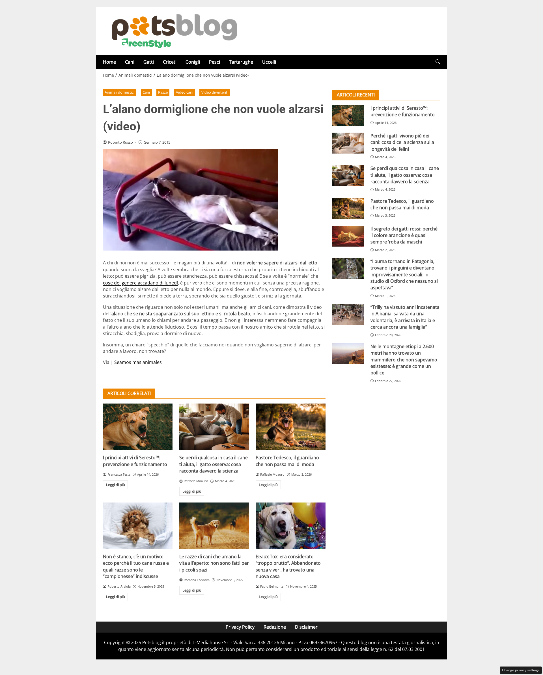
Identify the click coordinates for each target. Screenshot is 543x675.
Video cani (184, 92)
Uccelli (269, 62)
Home (109, 62)
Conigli (193, 62)
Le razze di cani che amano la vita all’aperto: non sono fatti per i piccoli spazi (214, 563)
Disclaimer (306, 627)
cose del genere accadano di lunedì (140, 283)
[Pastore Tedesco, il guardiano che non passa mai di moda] (290, 427)
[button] (438, 62)
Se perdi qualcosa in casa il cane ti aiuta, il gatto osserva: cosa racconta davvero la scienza (213, 464)
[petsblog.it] (173, 30)
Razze (163, 92)
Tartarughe (241, 62)
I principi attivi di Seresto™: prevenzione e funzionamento (135, 460)
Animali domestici (119, 92)
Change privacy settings (521, 670)
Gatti (148, 62)
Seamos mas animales (138, 362)
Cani (129, 62)
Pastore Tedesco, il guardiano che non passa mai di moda (287, 460)
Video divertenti (214, 92)
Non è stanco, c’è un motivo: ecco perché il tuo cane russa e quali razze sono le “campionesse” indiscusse (136, 566)
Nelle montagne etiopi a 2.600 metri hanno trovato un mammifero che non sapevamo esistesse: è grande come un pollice (403, 359)
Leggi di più (115, 484)
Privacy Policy (240, 627)
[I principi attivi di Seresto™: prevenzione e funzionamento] (138, 427)
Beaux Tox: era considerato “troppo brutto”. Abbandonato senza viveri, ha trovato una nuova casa (288, 566)
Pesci (214, 62)
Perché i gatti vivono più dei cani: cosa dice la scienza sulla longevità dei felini (402, 142)
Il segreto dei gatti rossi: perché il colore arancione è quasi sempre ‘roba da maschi (404, 235)
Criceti (169, 62)
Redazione (275, 627)
